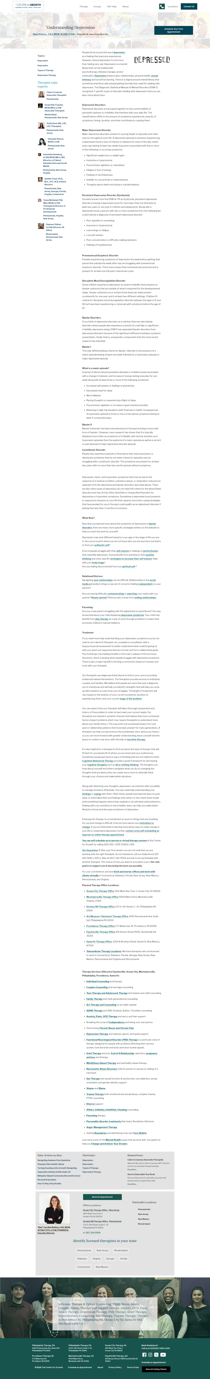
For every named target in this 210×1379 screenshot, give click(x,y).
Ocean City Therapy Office (100, 891)
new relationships (103, 580)
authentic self (101, 545)
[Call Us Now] (162, 6)
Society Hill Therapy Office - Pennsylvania (102, 1221)
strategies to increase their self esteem (131, 558)
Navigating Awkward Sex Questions (54, 1160)
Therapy (83, 6)
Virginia (96, 1258)
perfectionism (150, 551)
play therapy (102, 619)
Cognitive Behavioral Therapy (98, 761)
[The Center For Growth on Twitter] (156, 1355)
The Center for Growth (52, 1367)
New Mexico (102, 1267)
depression (119, 52)
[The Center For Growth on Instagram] (150, 1355)
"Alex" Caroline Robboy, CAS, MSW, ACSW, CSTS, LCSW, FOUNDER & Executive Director (54, 1230)
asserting (132, 593)
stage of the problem (131, 698)
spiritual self (129, 566)
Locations (173, 6)
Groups (97, 6)
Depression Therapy (47, 75)
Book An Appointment (102, 1197)
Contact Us (189, 6)
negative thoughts (97, 764)
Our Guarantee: (90, 850)
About (125, 6)
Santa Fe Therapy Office (99, 941)
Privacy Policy (115, 1367)
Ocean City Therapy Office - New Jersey (101, 1210)
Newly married (99, 597)
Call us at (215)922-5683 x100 (155, 1348)
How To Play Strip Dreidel (49, 1183)
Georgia (110, 1258)
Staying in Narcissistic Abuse (51, 1164)
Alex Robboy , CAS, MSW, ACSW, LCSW (53, 34)
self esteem (122, 551)
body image (98, 562)
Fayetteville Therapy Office (100, 932)
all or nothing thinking (127, 764)
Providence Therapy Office (100, 926)
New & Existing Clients (156, 1369)
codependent (145, 584)
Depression (43, 61)
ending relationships (145, 597)
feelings (86, 794)
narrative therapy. (136, 739)
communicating (115, 593)
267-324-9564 (93, 1232)
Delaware (82, 1258)
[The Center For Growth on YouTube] (162, 1355)
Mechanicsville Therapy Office (102, 897)
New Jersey (102, 1250)
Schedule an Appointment (80, 1367)
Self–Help (112, 6)
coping (97, 794)
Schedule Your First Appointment (173, 30)
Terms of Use (133, 1367)
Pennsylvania (84, 1250)
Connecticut (83, 1267)
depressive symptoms (132, 615)
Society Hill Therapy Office (100, 906)
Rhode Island (121, 1250)
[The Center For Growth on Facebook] (144, 1355)
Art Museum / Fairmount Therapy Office (107, 916)
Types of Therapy (46, 70)
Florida (123, 1258)
